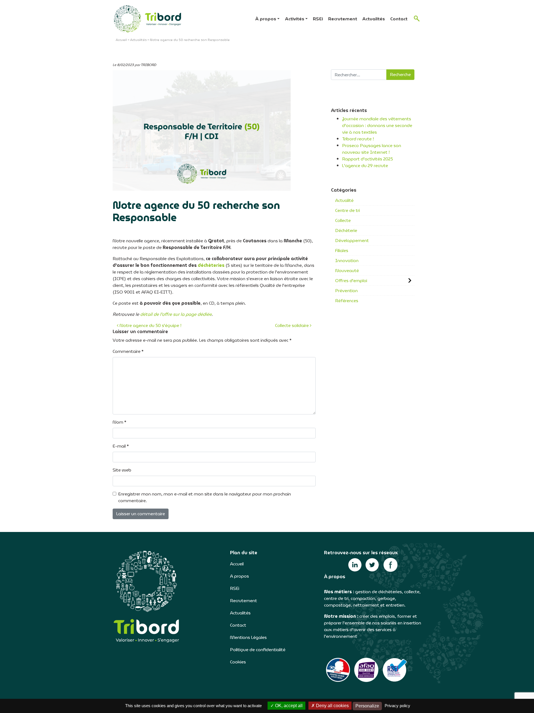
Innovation (347, 260)
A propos (239, 576)
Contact (398, 18)
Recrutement (342, 18)
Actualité (344, 200)
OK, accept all (288, 705)
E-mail (121, 446)
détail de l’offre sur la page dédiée (176, 314)
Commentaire (128, 351)
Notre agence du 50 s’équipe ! (149, 325)
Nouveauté (347, 270)
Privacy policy (397, 705)
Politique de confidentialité (257, 649)
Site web (122, 470)
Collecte (343, 220)
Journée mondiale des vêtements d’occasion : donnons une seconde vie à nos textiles (377, 125)
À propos (265, 18)
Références (346, 300)
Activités (294, 18)
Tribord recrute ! (358, 138)
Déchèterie (346, 230)
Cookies (238, 661)
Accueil (121, 39)
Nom (119, 422)
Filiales (341, 250)
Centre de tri (347, 210)
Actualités (373, 18)
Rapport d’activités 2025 (367, 158)
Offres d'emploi (351, 280)
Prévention (346, 290)
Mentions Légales (248, 637)
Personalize (367, 706)
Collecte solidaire (292, 325)
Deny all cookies (332, 705)
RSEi (318, 18)
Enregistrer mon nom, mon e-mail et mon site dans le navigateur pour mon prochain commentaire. (204, 497)
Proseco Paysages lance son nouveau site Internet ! (371, 149)
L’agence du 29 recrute (365, 165)
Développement (352, 240)
